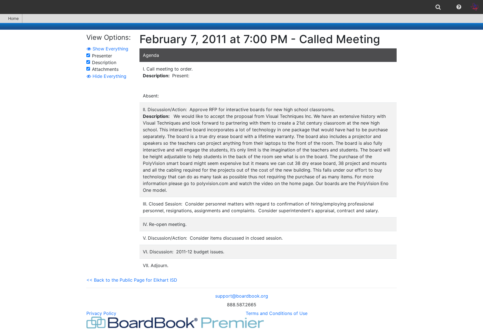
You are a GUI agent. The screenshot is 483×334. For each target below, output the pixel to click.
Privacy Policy (101, 313)
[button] (459, 7)
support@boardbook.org (241, 296)
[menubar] (241, 7)
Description (104, 62)
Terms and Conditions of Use (276, 313)
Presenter (102, 56)
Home (13, 18)
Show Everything (109, 49)
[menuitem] (438, 7)
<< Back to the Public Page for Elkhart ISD (131, 280)
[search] (438, 7)
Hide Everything (108, 76)
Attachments (105, 69)
